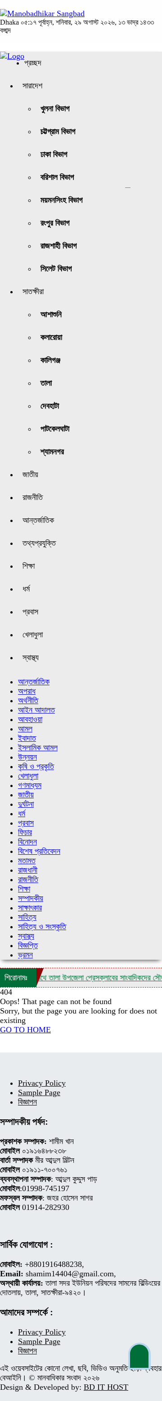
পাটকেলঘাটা (54, 428)
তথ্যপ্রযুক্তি (39, 543)
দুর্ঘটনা (26, 804)
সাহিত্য (27, 917)
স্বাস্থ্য (30, 657)
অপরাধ (27, 691)
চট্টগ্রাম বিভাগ (58, 131)
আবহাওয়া (30, 719)
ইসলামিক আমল (38, 747)
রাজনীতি (32, 497)
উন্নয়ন (27, 757)
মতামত (27, 860)
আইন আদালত (36, 709)
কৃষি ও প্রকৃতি (36, 766)
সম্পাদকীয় (30, 898)
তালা (46, 383)
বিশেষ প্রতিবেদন (39, 851)
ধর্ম (26, 588)
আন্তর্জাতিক (38, 520)
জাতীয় (30, 474)
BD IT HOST (106, 1387)
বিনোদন (27, 841)
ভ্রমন (25, 954)
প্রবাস (30, 611)
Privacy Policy (42, 1083)
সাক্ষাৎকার (30, 907)
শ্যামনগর (52, 451)
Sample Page (39, 1092)
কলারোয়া (51, 337)
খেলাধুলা (32, 634)
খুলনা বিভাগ (55, 108)
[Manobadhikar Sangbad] (42, 13)
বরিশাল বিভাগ (57, 177)
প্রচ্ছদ (32, 62)
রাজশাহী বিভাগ (58, 245)
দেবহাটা (49, 405)
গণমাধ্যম (29, 785)
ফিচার (25, 832)
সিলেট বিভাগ (56, 268)
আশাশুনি (51, 314)
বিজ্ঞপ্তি (28, 945)
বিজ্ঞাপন (27, 1101)
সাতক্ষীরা (33, 291)
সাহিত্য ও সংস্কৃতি (42, 926)
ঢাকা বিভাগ (54, 154)
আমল (25, 728)
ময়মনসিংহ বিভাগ (61, 200)
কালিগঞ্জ (50, 360)
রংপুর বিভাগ (55, 222)
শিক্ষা (28, 565)
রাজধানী (27, 870)
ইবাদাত (27, 738)
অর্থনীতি (28, 700)
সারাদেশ (32, 85)
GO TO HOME (25, 1029)
